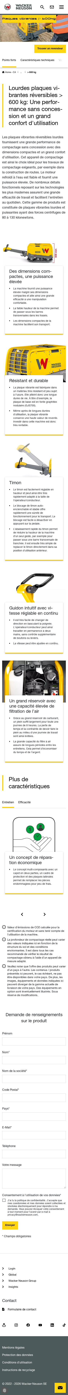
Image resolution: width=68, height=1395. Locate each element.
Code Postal (10, 1089)
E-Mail (7, 1127)
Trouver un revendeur (50, 49)
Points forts (9, 60)
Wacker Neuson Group (22, 1280)
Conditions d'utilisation (17, 1362)
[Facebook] (28, 1324)
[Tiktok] (64, 1324)
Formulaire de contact (22, 1309)
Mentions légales (13, 1347)
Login (11, 1268)
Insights (13, 1286)
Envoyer (10, 1225)
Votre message (12, 1165)
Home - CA (10, 72)
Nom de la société (14, 1071)
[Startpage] (19, 7)
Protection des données (17, 1355)
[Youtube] (40, 1324)
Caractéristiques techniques (37, 60)
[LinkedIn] (52, 1324)
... (21, 72)
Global (12, 1274)
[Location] (4, 1324)
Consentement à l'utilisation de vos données (31, 1195)
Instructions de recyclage (18, 1370)
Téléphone (9, 1146)
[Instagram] (16, 1324)
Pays (6, 1108)
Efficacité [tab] (24, 802)
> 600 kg (31, 72)
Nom (6, 1052)
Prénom (7, 1033)
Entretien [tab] (8, 802)
